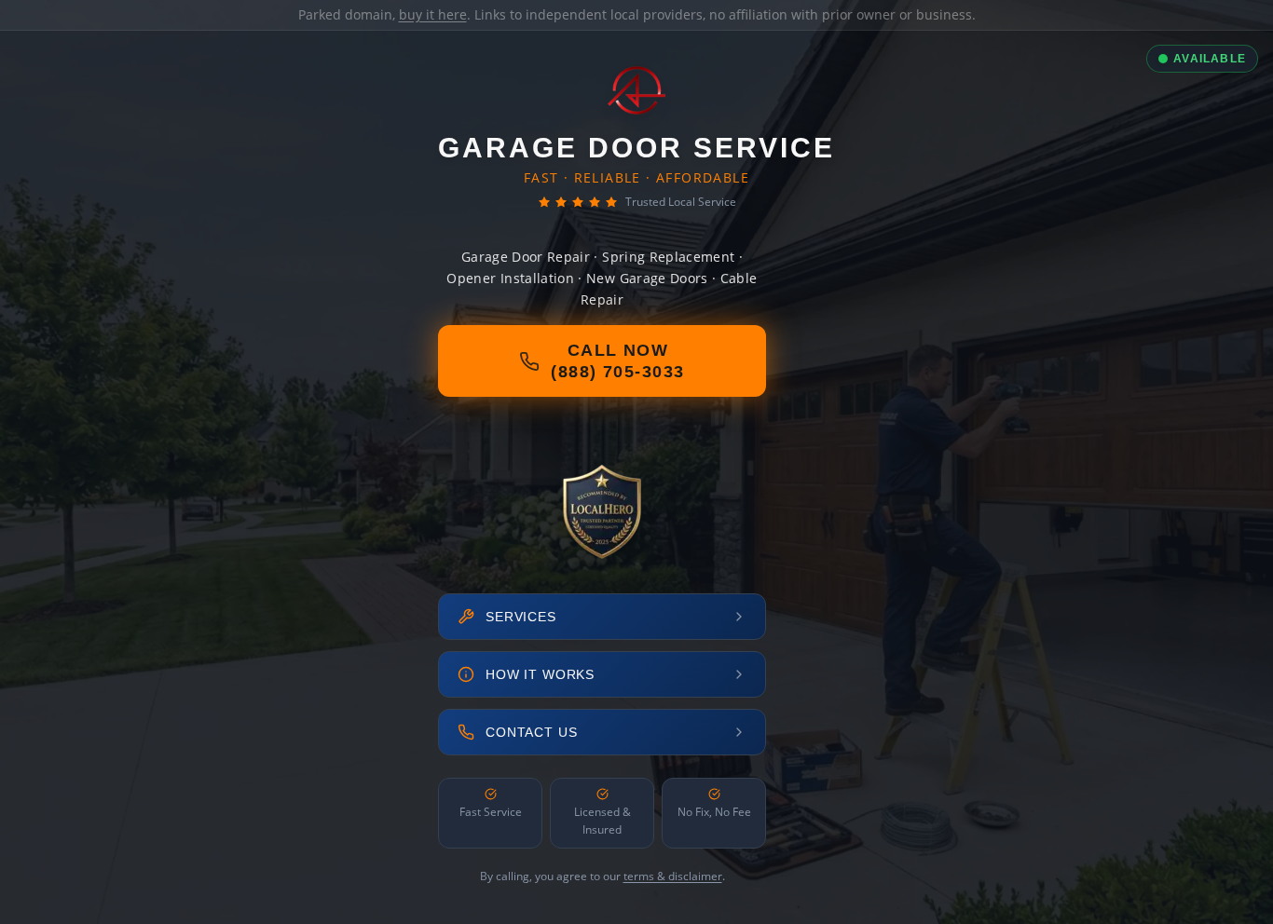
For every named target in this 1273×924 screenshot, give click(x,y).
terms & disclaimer (672, 876)
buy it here (433, 14)
